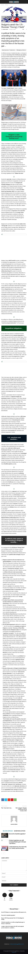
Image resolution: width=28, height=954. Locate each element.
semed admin (5, 29)
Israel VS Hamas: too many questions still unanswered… (13, 912)
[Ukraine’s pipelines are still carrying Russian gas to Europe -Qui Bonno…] (4, 842)
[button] (26, 2)
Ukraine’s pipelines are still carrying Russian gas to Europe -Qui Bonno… (17, 842)
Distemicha (14, 952)
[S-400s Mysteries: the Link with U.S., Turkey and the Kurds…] (4, 848)
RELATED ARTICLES (8, 831)
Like (4, 893)
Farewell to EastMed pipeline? (17, 834)
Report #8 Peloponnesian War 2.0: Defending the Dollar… (12, 918)
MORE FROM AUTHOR (19, 831)
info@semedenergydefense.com (17, 944)
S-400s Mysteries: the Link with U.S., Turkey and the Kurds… (18, 847)
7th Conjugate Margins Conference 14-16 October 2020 (21, 809)
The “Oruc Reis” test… (6, 808)
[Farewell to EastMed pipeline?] (4, 835)
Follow (10, 893)
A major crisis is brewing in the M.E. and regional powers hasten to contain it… (12, 927)
